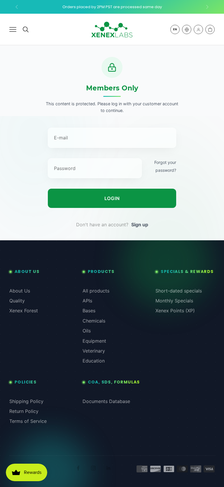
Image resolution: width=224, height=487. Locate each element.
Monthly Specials (174, 301)
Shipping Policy (26, 401)
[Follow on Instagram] (93, 468)
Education (94, 361)
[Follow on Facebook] (78, 468)
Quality (17, 301)
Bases (89, 310)
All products (96, 291)
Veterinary (94, 351)
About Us (19, 291)
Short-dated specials (178, 291)
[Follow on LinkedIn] (108, 468)
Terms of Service (28, 421)
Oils (87, 331)
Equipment (94, 341)
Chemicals (94, 321)
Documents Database (106, 401)
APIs (87, 301)
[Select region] (186, 29)
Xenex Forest (23, 310)
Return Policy (23, 411)
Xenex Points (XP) (175, 310)
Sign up (139, 224)
